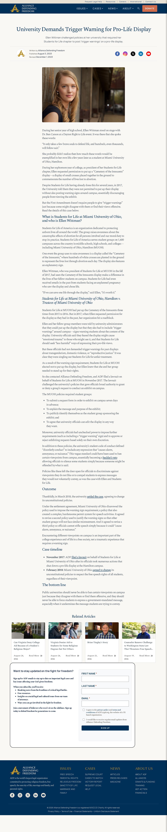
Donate (149, 8)
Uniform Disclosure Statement (106, 811)
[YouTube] (148, 53)
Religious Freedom (70, 781)
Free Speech (67, 774)
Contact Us (150, 1)
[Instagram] (125, 53)
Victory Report (93, 781)
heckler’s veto (110, 458)
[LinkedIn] (140, 53)
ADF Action (141, 789)
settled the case (95, 497)
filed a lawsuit (79, 557)
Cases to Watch (94, 778)
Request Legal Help (93, 1)
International (136, 1)
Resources (110, 1)
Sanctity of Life (69, 785)
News (112, 8)
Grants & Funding (145, 781)
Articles (115, 774)
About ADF (141, 774)
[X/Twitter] (133, 53)
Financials (141, 792)
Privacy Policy (53, 811)
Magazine (115, 781)
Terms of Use (66, 811)
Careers (122, 1)
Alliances (140, 778)
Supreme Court (94, 774)
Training (140, 785)
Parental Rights (69, 778)
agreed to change (102, 570)
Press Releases (118, 778)
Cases (97, 8)
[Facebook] (117, 53)
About (127, 8)
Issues (81, 8)
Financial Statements (83, 811)
